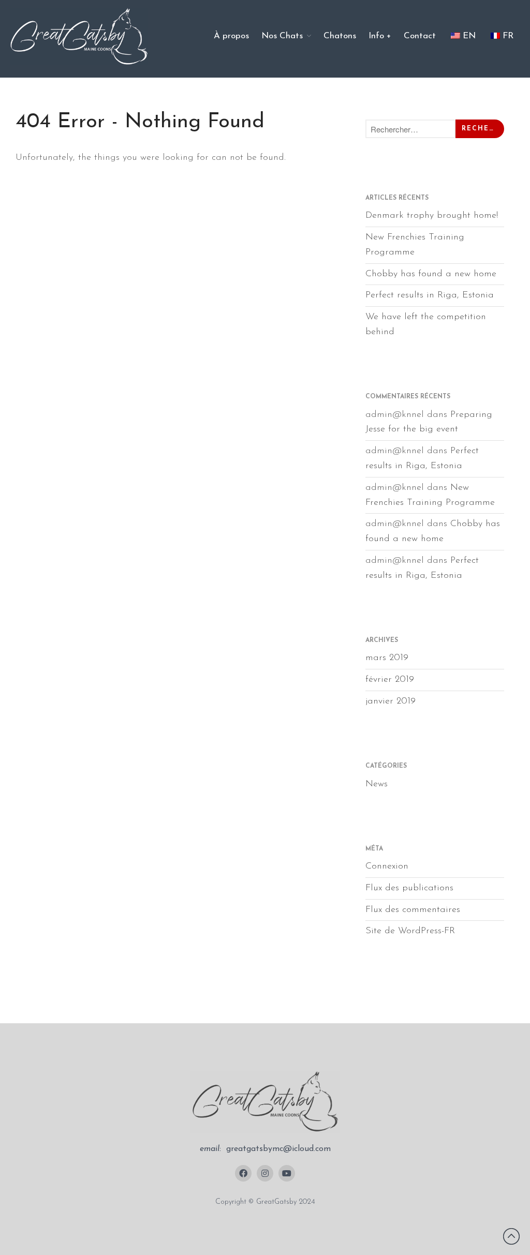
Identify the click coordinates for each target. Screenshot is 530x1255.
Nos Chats (282, 36)
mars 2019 (386, 658)
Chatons (339, 36)
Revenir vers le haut (511, 1236)
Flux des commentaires (412, 910)
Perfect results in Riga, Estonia (429, 295)
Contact (420, 36)
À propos (231, 36)
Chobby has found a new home (430, 274)
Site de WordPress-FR (410, 931)
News (376, 784)
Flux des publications (409, 888)
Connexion (386, 866)
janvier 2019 (390, 701)
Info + (380, 36)
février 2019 (389, 679)
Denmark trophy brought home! (431, 215)
